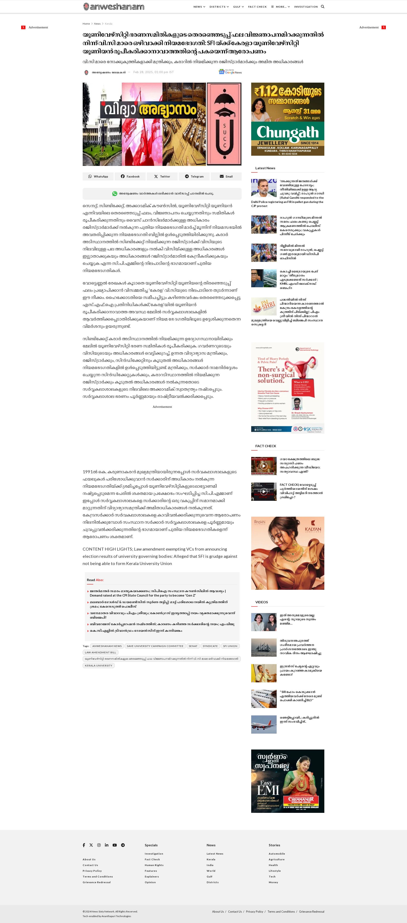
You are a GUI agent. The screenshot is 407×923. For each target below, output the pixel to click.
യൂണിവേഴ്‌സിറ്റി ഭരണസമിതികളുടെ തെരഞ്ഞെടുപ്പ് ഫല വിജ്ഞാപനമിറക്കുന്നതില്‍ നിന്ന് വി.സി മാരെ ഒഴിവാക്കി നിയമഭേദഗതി (161, 658)
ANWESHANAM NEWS (107, 646)
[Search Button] (322, 6)
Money (273, 882)
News (198, 6)
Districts (218, 6)
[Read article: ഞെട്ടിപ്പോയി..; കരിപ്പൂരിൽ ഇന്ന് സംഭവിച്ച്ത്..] (264, 724)
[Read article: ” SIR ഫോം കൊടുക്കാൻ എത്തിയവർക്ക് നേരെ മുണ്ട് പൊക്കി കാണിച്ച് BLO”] (264, 699)
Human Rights (154, 865)
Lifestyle (275, 870)
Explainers (152, 876)
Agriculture (277, 859)
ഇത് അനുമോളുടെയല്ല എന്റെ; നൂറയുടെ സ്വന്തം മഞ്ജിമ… (298, 619)
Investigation (306, 6)
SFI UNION (230, 646)
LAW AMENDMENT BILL (100, 652)
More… (281, 6)
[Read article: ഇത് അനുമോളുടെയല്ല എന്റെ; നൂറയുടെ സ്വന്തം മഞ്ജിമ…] (264, 622)
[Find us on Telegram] (123, 845)
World (211, 870)
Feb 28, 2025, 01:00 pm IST (154, 72)
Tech (272, 876)
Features (151, 870)
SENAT (193, 646)
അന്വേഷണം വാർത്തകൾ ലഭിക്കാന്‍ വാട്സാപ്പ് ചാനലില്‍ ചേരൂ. (166, 193)
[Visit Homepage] (114, 6)
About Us (89, 859)
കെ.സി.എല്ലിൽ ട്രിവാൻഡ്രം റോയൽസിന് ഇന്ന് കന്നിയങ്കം (136, 630)
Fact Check (257, 6)
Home (86, 23)
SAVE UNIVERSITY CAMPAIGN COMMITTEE (155, 646)
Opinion (150, 882)
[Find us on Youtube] (115, 845)
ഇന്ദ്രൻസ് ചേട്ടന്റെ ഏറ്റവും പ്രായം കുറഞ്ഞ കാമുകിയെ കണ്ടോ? (301, 670)
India (210, 865)
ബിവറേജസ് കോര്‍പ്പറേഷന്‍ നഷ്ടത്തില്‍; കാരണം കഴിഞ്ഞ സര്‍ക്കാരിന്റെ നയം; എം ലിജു (162, 624)
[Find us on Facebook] (84, 845)
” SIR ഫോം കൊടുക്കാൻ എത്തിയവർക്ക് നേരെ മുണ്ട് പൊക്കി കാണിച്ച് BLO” (301, 696)
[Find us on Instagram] (99, 845)
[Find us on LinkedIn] (106, 845)
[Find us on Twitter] (91, 845)
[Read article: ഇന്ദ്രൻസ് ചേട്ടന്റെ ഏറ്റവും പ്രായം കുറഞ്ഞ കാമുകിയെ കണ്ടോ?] (264, 673)
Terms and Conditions (98, 876)
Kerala (108, 23)
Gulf (237, 6)
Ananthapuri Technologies (116, 916)
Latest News (215, 853)
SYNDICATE (210, 646)
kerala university (98, 665)
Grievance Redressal (97, 882)
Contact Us (90, 865)
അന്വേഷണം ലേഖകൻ (109, 72)
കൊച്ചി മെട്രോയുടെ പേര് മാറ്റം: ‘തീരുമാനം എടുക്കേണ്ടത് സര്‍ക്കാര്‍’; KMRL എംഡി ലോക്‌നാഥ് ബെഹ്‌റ (299, 279)
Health (273, 865)
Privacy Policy (92, 870)
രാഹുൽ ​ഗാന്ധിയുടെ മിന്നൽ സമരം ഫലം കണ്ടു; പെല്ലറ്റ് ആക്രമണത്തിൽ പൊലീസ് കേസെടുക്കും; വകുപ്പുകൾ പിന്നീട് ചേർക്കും (301, 226)
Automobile (277, 853)
